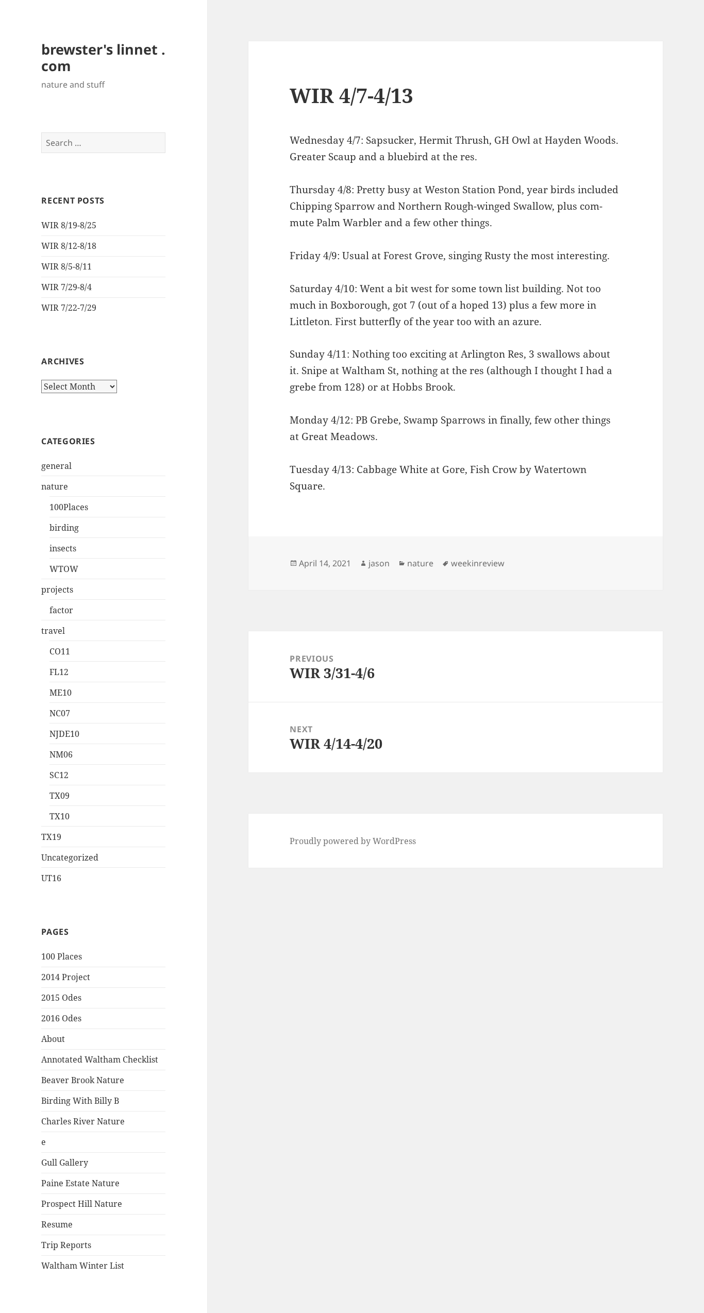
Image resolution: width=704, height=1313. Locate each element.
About (53, 1039)
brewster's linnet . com (103, 57)
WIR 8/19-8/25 (68, 225)
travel (53, 630)
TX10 (59, 816)
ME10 (60, 692)
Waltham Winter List (82, 1265)
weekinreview (478, 563)
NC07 (59, 713)
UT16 (51, 878)
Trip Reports (66, 1245)
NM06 (61, 754)
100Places (68, 507)
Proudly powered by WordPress (353, 841)
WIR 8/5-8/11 (66, 266)
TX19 (51, 837)
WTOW (63, 569)
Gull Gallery (64, 1162)
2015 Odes (61, 997)
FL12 (59, 672)
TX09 (59, 795)
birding (64, 527)
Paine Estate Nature (80, 1183)
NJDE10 (64, 733)
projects (57, 589)
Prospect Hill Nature (81, 1203)
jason (379, 563)
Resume (57, 1224)
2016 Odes (61, 1018)
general (56, 466)
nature (54, 486)
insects (62, 548)
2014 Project (65, 977)
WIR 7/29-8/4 (66, 287)
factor (61, 610)
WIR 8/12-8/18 (68, 245)
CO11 (59, 651)
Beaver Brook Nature (82, 1080)
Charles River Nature (83, 1121)
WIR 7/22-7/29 (68, 307)
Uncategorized (69, 857)
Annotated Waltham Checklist (99, 1059)
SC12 (59, 775)
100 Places (61, 956)
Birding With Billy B (80, 1100)
